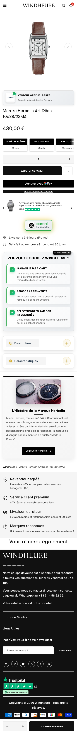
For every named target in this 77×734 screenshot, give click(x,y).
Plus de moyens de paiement (38, 191)
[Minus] (7, 159)
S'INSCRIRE (65, 650)
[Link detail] (6, 664)
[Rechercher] (63, 5)
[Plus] (69, 159)
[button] (68, 46)
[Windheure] (38, 5)
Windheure (9, 466)
